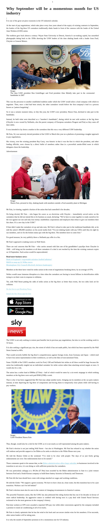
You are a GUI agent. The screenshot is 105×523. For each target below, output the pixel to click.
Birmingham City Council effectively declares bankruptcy (29, 265)
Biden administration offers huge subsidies (60, 463)
